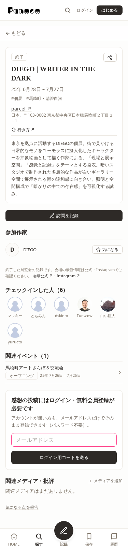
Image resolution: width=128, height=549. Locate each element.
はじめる (109, 10)
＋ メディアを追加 (105, 481)
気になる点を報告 (22, 507)
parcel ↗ (21, 108)
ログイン (84, 10)
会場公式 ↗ (43, 275)
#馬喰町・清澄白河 (44, 98)
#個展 (16, 98)
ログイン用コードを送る (64, 457)
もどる (15, 33)
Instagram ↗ (68, 275)
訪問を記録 (67, 215)
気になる (110, 249)
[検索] (67, 10)
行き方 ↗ (25, 130)
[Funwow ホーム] (24, 10)
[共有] (110, 57)
